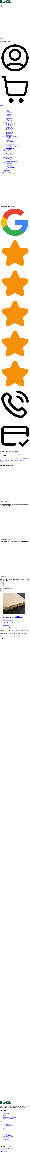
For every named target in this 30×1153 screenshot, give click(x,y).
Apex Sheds (8, 137)
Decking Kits (9, 133)
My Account (3, 73)
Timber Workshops (10, 141)
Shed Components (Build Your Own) (14, 146)
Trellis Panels (9, 118)
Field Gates (8, 166)
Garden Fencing (6, 109)
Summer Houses (9, 142)
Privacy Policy (6, 1139)
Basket (1, 105)
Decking (5, 122)
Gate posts (8, 168)
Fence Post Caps (9, 115)
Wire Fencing (9, 158)
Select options (6, 625)
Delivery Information (8, 1136)
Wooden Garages (10, 148)
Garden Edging (9, 154)
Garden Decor (6, 150)
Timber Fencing (9, 110)
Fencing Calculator (7, 1134)
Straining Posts (9, 159)
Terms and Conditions (8, 1137)
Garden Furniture (7, 149)
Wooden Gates (6, 162)
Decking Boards (9, 124)
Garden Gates (9, 163)
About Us (5, 1126)
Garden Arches (9, 153)
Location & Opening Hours (9, 1125)
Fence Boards (9, 112)
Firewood (5, 1114)
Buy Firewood (6, 172)
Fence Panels (9, 116)
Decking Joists (9, 127)
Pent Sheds (8, 138)
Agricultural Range (7, 157)
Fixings (4, 171)
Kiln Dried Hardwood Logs (9, 1117)
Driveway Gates (9, 165)
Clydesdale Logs (7, 1135)
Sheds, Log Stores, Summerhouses (11, 136)
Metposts (8, 119)
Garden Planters (9, 152)
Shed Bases (8, 145)
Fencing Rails (9, 114)
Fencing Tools (9, 120)
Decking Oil (9, 135)
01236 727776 (3, 38)
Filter (2, 585)
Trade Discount (6, 1124)
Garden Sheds (7, 460)
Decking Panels (9, 128)
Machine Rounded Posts (11, 161)
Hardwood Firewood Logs (9, 1118)
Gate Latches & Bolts (11, 167)
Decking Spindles (10, 129)
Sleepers (8, 155)
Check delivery (17, 635)
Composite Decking (10, 123)
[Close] (0, 175)
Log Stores (8, 140)
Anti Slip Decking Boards (12, 125)
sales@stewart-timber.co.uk (6, 1148)
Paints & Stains (6, 170)
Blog (4, 1128)
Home (1, 460)
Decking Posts (9, 131)
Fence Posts (8, 111)
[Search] (1, 6)
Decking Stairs (9, 132)
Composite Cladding (10, 144)
